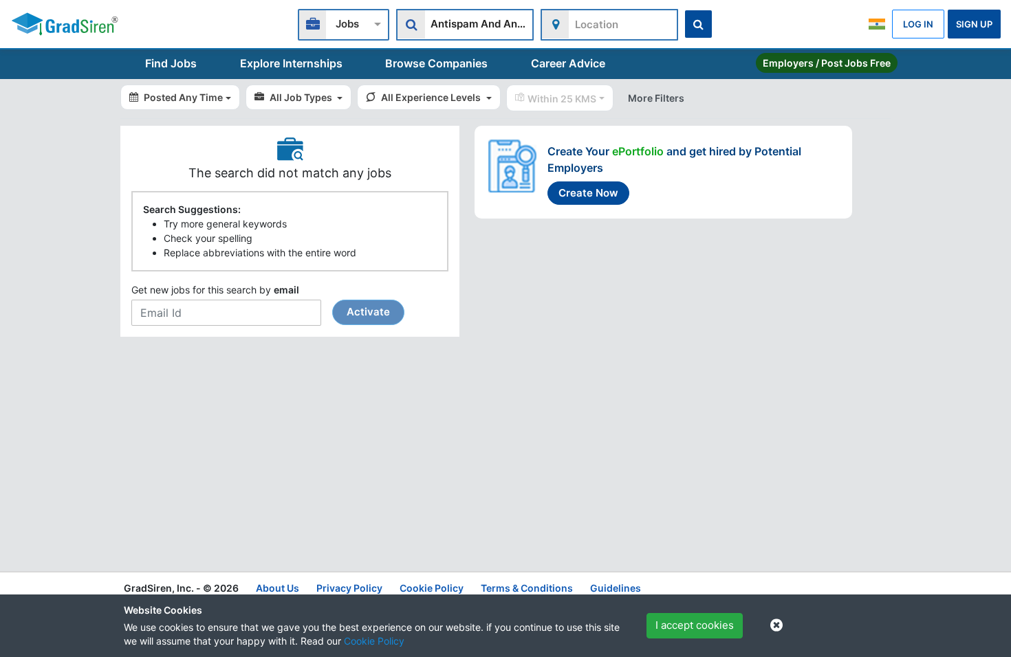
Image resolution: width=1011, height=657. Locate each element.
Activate (368, 311)
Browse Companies (436, 63)
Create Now (588, 192)
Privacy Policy (349, 588)
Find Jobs (171, 63)
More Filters (656, 98)
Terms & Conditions (527, 588)
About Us (277, 588)
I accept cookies (694, 625)
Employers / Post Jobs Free (827, 63)
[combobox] (343, 23)
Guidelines (615, 588)
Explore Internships (291, 63)
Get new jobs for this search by (260, 301)
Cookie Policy (374, 641)
